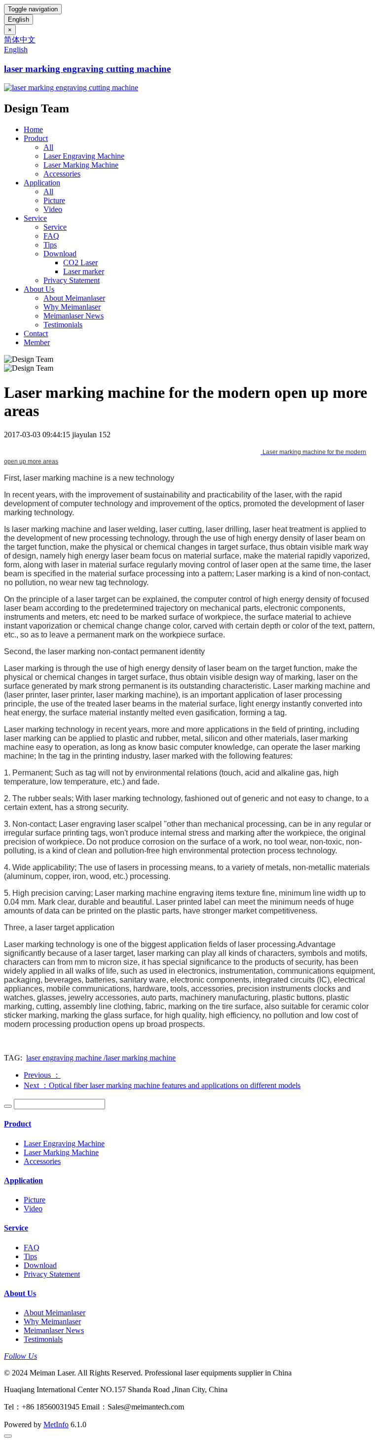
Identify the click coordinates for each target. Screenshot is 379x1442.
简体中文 (20, 39)
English (18, 19)
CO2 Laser (80, 262)
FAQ (51, 236)
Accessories (61, 174)
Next (162, 1085)
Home (33, 129)
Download (59, 253)
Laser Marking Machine (80, 165)
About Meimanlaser (74, 298)
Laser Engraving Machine (83, 156)
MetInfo (56, 1424)
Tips (50, 245)
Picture (54, 200)
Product (36, 138)
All (48, 147)
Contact (36, 333)
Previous (42, 1075)
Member (37, 342)
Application (42, 182)
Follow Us (20, 1356)
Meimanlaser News (73, 316)
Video (52, 209)
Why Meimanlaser (72, 307)
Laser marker (83, 271)
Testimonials (62, 324)
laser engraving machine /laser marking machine (101, 1058)
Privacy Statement (71, 280)
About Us (39, 289)
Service (35, 218)
